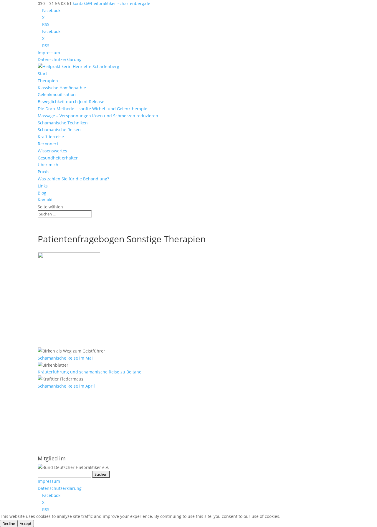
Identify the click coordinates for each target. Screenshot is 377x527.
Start (42, 73)
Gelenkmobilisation (57, 94)
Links (43, 186)
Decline (8, 523)
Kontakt (45, 199)
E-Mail (46, 406)
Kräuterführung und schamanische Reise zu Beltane (89, 372)
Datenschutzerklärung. (104, 445)
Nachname (48, 432)
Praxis (43, 171)
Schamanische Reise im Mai (65, 358)
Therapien (48, 80)
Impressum (49, 52)
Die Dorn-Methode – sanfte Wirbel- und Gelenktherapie (92, 108)
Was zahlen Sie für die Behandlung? (73, 179)
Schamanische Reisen (59, 129)
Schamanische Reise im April (66, 386)
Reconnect (48, 143)
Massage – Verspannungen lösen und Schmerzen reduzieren (98, 115)
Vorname (47, 419)
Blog (42, 193)
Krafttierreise (51, 136)
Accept (26, 523)
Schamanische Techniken (63, 123)
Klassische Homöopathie (62, 87)
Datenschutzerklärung (60, 59)
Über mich (48, 164)
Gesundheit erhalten (58, 158)
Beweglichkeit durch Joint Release (71, 101)
